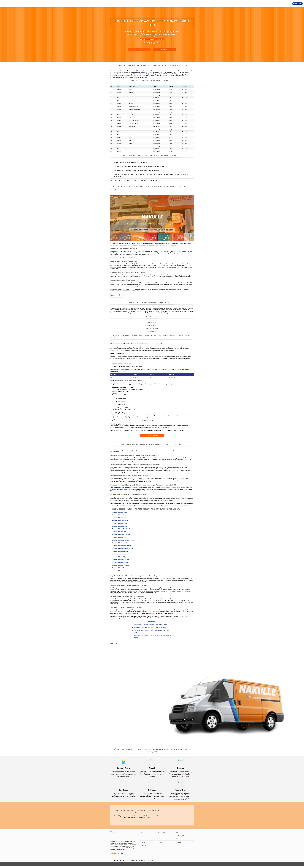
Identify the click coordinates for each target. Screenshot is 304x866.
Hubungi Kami (181, 835)
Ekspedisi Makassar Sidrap (119, 531)
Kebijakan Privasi (182, 839)
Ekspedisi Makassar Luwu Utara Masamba (123, 540)
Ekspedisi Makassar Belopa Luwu (121, 534)
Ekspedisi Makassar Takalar (119, 568)
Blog (52, 3)
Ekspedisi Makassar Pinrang (119, 523)
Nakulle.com (143, 864)
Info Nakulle (152, 622)
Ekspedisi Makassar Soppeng (120, 551)
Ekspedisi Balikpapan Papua (127, 257)
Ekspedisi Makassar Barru (119, 517)
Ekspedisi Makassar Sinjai (119, 554)
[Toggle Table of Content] (120, 295)
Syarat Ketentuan (71, 3)
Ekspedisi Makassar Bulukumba (120, 559)
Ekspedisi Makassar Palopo (119, 537)
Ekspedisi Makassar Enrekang (120, 526)
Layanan (143, 839)
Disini (148, 75)
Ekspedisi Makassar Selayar (119, 556)
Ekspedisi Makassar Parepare (120, 520)
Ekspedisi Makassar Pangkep (120, 515)
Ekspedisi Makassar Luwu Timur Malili (122, 543)
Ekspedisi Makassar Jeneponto (120, 565)
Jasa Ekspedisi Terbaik (152, 864)
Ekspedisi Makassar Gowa (119, 570)
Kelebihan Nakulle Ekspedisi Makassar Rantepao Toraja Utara (150, 624)
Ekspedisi (38, 3)
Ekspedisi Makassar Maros (119, 512)
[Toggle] (112, 162)
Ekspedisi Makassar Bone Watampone (122, 548)
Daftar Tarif (144, 845)
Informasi (162, 839)
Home (30, 3)
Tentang (58, 3)
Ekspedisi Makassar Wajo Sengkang (121, 545)
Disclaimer (162, 835)
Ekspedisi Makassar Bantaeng (120, 562)
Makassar (168, 309)
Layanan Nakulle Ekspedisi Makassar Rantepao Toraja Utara (149, 627)
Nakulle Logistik (145, 72)
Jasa (46, 3)
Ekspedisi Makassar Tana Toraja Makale (122, 529)
